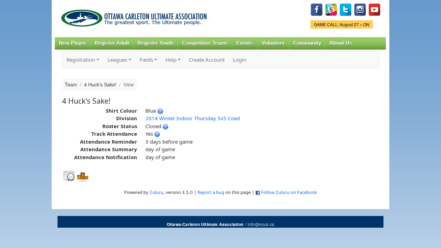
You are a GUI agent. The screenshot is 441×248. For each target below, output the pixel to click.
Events (244, 43)
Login (239, 59)
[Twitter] (345, 9)
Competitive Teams (205, 43)
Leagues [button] (117, 59)
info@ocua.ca (261, 224)
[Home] (135, 15)
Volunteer (273, 43)
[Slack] (331, 9)
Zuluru (156, 192)
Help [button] (170, 59)
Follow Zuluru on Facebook (289, 192)
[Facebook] (316, 9)
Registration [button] (80, 59)
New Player (72, 43)
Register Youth (155, 43)
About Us (340, 43)
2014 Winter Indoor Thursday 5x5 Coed (192, 118)
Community (307, 43)
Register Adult (112, 43)
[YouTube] (374, 9)
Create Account (207, 59)
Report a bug (210, 192)
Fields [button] (146, 59)
